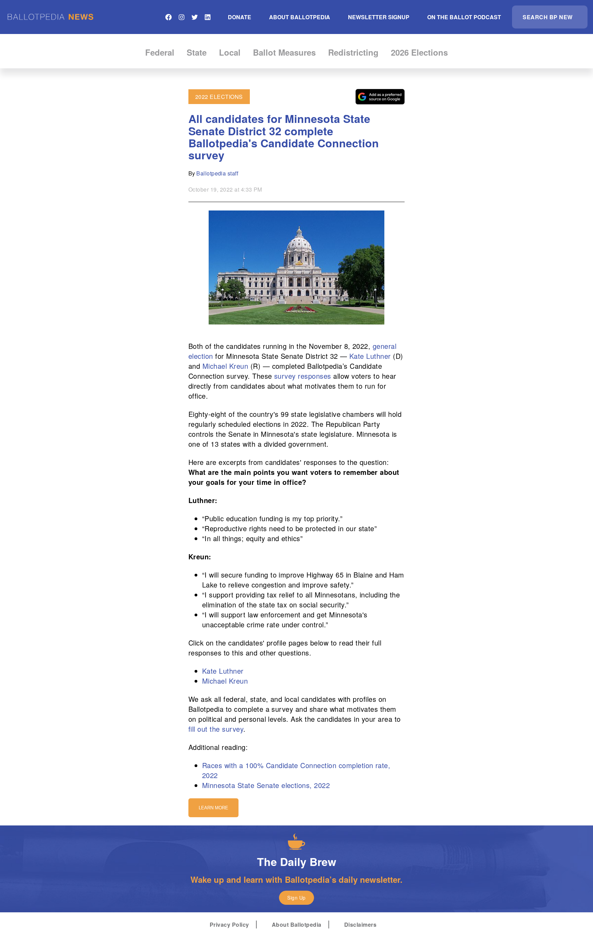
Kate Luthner (370, 356)
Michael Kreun (225, 366)
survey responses (302, 376)
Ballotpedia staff (217, 173)
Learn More (213, 807)
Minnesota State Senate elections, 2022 (266, 785)
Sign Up (296, 897)
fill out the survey (215, 729)
